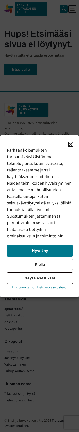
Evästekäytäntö (23, 287)
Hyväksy (40, 251)
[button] (70, 144)
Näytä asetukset (40, 278)
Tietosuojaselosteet (51, 287)
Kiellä (40, 264)
